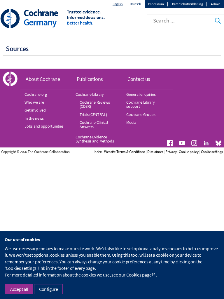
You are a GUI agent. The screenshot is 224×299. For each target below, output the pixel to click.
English (118, 4)
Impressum (156, 4)
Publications (90, 79)
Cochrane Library (90, 94)
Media (131, 122)
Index (98, 151)
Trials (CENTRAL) (93, 114)
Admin (215, 4)
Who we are (34, 102)
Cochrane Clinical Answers (94, 124)
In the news (34, 118)
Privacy (170, 151)
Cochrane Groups (140, 114)
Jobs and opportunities (43, 126)
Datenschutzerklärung (187, 4)
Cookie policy (188, 151)
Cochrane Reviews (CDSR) (95, 104)
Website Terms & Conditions (124, 151)
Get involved (35, 110)
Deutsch (135, 4)
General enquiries (140, 94)
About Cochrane (43, 79)
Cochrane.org (35, 94)
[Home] (10, 19)
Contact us (138, 79)
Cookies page (138, 275)
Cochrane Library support (140, 104)
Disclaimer (155, 151)
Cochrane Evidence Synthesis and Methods (95, 139)
